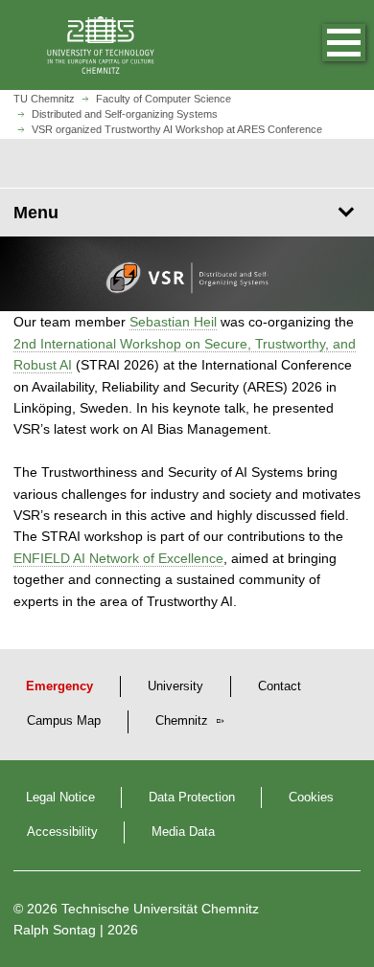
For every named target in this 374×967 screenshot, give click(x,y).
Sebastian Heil (173, 321)
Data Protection (192, 797)
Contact (279, 686)
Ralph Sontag (54, 929)
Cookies (311, 797)
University (175, 686)
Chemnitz (183, 721)
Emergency (59, 686)
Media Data (183, 832)
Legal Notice (60, 797)
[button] (324, 45)
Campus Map (64, 721)
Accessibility (62, 832)
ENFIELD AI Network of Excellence (118, 558)
